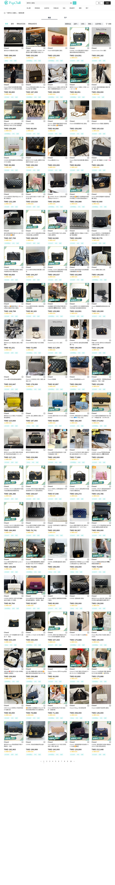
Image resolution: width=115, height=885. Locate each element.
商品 (49, 17)
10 (71, 761)
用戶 (65, 17)
